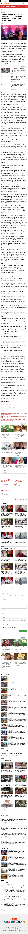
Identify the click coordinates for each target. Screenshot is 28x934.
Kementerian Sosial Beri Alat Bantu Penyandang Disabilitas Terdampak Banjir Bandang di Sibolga (17, 864)
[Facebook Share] (16, 499)
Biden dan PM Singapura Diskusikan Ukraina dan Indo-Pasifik (6, 480)
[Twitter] (7, 922)
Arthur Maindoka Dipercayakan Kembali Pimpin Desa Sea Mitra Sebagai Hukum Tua (6, 809)
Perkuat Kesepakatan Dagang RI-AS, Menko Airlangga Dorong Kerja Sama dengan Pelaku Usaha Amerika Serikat (16, 858)
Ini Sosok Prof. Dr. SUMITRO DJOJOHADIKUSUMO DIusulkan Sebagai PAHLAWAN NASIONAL (13, 403)
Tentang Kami (6, 925)
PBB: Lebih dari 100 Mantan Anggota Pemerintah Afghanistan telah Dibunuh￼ (14, 900)
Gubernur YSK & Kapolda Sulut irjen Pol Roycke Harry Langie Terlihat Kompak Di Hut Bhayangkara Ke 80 (17, 732)
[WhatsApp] (17, 922)
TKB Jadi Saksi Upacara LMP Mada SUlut (17, 701)
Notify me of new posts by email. (9, 627)
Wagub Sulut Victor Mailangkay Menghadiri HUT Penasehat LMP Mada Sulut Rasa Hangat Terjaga (16, 738)
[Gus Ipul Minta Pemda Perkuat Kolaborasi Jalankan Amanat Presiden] (7, 521)
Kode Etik (7, 927)
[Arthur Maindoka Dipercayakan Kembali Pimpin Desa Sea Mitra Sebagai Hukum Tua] (7, 803)
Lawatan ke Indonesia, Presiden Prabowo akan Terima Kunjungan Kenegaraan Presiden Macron (19, 481)
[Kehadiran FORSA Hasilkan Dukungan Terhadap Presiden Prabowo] (21, 790)
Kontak (23, 925)
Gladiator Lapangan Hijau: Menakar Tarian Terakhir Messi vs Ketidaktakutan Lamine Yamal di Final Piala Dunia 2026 (17, 720)
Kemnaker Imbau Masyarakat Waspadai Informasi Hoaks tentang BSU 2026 (13, 417)
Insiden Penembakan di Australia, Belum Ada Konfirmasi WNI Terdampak (17, 870)
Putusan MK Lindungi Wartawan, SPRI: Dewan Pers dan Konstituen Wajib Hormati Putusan (12, 406)
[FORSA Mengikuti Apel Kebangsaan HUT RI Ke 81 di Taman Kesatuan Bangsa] (4, 696)
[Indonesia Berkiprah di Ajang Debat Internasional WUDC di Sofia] (4, 852)
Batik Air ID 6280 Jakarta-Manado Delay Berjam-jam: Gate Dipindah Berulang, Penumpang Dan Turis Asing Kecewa (17, 708)
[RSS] (24, 922)
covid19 (15, 755)
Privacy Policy (14, 927)
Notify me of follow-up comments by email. (11, 624)
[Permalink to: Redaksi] (2, 23)
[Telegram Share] (23, 499)
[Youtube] (14, 922)
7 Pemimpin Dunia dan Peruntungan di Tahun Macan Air (15, 909)
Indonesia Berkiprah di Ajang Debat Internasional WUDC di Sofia (16, 852)
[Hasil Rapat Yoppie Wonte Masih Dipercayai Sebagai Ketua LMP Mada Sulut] (4, 726)
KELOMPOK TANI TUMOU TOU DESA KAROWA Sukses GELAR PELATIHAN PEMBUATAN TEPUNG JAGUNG (16, 684)
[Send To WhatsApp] (26, 499)
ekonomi (9, 755)
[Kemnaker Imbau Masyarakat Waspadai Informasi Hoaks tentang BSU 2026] (7, 535)
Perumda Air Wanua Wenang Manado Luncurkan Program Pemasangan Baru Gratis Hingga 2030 (14, 886)
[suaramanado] (7, 3)
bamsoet (11, 753)
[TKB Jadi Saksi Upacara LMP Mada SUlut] (4, 702)
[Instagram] (9, 922)
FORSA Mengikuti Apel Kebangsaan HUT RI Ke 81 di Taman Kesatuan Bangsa (17, 696)
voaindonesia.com (10, 398)
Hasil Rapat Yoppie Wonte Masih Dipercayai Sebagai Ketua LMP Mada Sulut (17, 726)
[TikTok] (19, 922)
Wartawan (18, 925)
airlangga (4, 753)
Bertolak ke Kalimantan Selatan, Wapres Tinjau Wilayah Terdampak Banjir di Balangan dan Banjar (13, 420)
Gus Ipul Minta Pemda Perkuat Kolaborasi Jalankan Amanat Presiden (14, 409)
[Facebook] (5, 922)
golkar (3, 755)
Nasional (3, 12)
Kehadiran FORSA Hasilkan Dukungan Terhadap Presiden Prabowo (20, 796)
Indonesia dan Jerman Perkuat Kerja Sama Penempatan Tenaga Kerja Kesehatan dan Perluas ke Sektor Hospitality (16, 876)
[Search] (26, 3)
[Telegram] (21, 922)
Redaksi (5, 23)
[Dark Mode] (24, 3)
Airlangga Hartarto (19, 753)
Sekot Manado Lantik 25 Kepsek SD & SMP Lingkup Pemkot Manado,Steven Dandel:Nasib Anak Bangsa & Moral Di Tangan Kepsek (17, 678)
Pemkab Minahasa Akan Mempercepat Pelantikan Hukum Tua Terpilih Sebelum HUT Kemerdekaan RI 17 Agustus (16, 744)
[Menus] (2, 3)
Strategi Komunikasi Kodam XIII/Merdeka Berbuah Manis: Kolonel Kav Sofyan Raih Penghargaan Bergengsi (21, 809)
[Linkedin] (12, 922)
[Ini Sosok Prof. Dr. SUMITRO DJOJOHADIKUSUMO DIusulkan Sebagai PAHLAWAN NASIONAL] (7, 508)
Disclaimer (20, 927)
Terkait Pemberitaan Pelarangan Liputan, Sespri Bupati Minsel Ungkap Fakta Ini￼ (14, 905)
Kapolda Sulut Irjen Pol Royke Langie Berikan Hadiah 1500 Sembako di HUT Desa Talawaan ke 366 (16, 690)
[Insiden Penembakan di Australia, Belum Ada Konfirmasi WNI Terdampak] (4, 870)
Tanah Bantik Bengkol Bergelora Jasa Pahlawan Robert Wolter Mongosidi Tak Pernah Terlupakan (17, 714)
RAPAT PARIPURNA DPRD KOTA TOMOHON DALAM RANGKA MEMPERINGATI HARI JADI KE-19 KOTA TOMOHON (14, 891)
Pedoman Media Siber (14, 928)
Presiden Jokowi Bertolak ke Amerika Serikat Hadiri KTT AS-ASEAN (6, 490)
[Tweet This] (18, 499)
